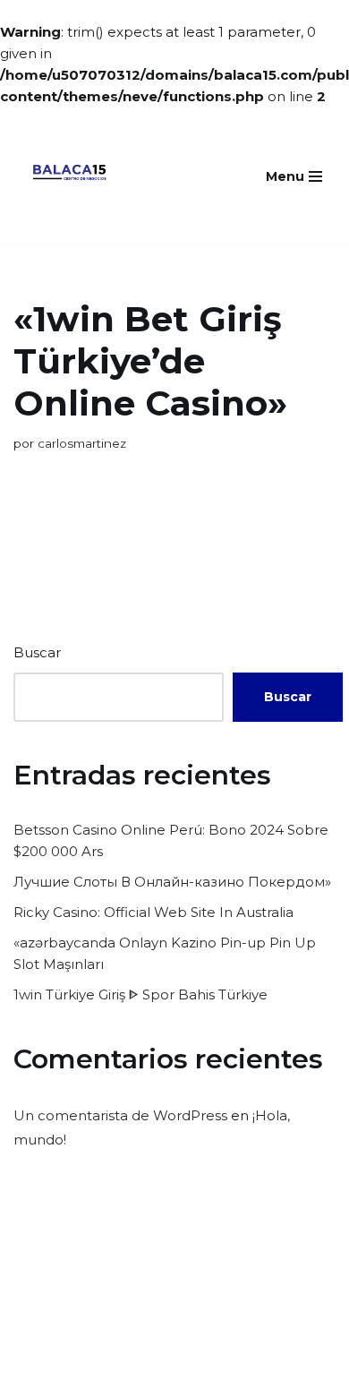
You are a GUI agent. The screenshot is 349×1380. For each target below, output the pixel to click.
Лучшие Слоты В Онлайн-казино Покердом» (172, 881)
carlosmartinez (82, 443)
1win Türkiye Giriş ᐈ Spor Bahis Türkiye (140, 994)
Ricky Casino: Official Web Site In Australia (153, 912)
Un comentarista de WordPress (120, 1115)
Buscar (37, 652)
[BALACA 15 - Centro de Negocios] (69, 176)
